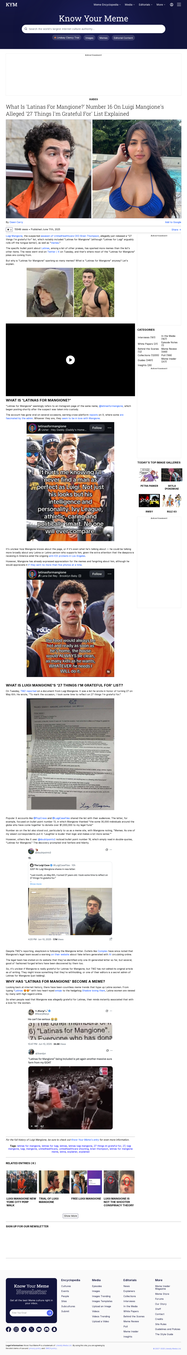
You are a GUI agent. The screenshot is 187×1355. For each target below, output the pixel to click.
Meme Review (131, 1321)
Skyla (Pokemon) (172, 487)
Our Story (161, 1304)
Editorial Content (123, 37)
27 (124, 1145)
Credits (159, 1319)
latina (63, 1151)
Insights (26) (145, 365)
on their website (60, 954)
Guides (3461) (145, 360)
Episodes (97, 1286)
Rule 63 (172, 511)
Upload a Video (100, 1321)
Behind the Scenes (133, 1316)
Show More (70, 1215)
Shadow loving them (93, 990)
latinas (63, 1145)
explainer (72, 1151)
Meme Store (162, 1294)
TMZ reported (28, 691)
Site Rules (160, 1324)
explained (84, 1151)
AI (110, 954)
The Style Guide (164, 1334)
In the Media (130, 1306)
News (126, 1286)
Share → (176, 229)
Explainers (129, 1291)
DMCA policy (51, 1348)
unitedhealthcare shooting (74, 1148)
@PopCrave (40, 818)
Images (89, 37)
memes (55, 242)
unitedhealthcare (48, 1148)
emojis (58, 990)
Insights (127, 1336)
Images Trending (101, 1296)
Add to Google (173, 222)
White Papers (131, 1311)
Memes (103, 37)
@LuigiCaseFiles (61, 818)
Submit (65, 1311)
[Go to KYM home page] (11, 5)
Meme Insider (130, 1331)
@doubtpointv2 (46, 839)
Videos (95, 1311)
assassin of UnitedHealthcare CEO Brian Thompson (70, 235)
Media (128, 4)
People (65, 1296)
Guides (93, 99)
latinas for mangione (28, 1145)
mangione (31, 1148)
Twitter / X (53, 251)
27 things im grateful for (107, 1145)
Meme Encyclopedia (106, 4)
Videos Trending (101, 1316)
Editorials (144, 4)
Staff (158, 1309)
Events (65, 1291)
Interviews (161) (146, 337)
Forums (159, 1299)
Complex (103, 951)
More (160, 4)
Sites (64, 1301)
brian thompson (99, 1148)
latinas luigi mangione (80, 1145)
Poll (125, 1326)
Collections (129, 1296)
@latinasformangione (111, 406)
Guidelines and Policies (167, 1329)
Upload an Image (101, 1306)
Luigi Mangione (14, 235)
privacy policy (35, 1348)
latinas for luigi (50, 1145)
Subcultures (68, 1306)
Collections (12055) (148, 355)
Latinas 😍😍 (22, 990)
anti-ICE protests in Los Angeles (67, 555)
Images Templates (102, 1301)
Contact (159, 1314)
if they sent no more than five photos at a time (55, 564)
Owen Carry (16, 222)
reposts (93, 414)
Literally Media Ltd (64, 1345)
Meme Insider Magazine (162, 1287)
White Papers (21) (148, 343)
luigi (22, 1148)
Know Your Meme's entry (85, 1139)
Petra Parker (149, 485)
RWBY (149, 511)
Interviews (129, 1301)
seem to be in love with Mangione (81, 418)
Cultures (66, 1286)
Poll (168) (166, 355)
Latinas (45, 248)
